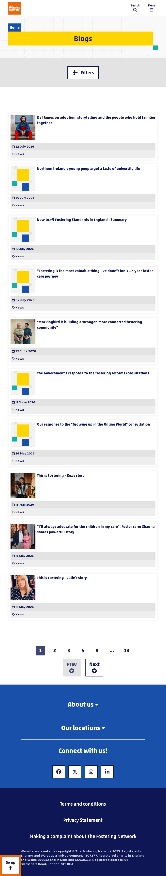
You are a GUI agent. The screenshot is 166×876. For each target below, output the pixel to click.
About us (81, 704)
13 (127, 650)
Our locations (80, 728)
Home (15, 27)
